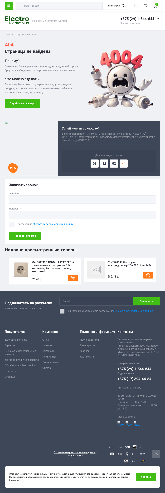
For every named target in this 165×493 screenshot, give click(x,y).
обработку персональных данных (53, 224)
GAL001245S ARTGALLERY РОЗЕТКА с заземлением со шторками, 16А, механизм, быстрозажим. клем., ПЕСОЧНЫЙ (54, 267)
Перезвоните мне (25, 235)
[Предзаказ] (148, 275)
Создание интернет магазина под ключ (74, 452)
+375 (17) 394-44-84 (134, 379)
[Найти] (20, 6)
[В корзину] (73, 278)
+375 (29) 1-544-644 (137, 19)
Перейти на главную (22, 103)
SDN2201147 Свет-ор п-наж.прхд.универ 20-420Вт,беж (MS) (129, 264)
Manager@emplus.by (129, 387)
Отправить (146, 301)
